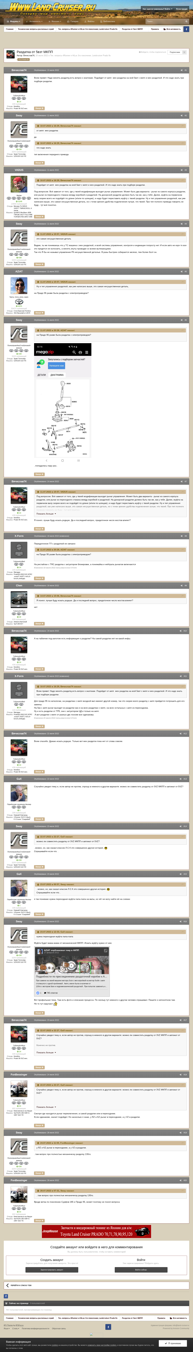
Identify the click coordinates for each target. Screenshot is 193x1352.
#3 (186, 170)
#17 (185, 1020)
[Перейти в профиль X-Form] (19, 550)
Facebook (186, 29)
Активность (35, 21)
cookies (55, 1345)
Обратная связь (59, 1329)
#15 (185, 874)
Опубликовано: (46, 70)
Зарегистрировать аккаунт (52, 1270)
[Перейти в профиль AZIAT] (19, 285)
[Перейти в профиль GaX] (19, 793)
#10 (185, 631)
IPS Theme (8, 1325)
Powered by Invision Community (176, 1328)
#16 (185, 921)
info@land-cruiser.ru (181, 1325)
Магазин (55, 21)
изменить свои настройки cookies (102, 1345)
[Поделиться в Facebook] (6, 1296)
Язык (6, 1329)
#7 (186, 481)
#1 (186, 70)
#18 (185, 1075)
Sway (19, 115)
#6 (186, 320)
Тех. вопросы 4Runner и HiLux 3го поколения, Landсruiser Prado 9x (80, 55)
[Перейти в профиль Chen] (19, 599)
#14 (185, 826)
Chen (19, 585)
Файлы (90, 21)
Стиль (15, 1329)
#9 (186, 586)
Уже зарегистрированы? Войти (157, 9)
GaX (19, 778)
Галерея (74, 21)
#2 (186, 115)
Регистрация (181, 9)
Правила (155, 29)
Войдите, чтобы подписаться (153, 52)
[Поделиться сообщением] (181, 70)
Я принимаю (174, 1343)
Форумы (13, 21)
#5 (186, 272)
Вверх (39, 108)
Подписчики (175, 52)
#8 (186, 536)
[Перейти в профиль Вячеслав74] (10, 54)
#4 (186, 224)
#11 (185, 676)
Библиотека (109, 21)
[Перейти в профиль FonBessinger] (19, 1088)
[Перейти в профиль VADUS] (19, 184)
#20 (185, 1180)
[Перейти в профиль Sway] (19, 129)
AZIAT (19, 271)
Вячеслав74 (28, 55)
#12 (185, 734)
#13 (185, 779)
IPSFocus (20, 1325)
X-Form (19, 536)
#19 (185, 1133)
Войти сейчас (141, 1270)
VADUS (19, 170)
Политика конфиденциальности (35, 1329)
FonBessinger (19, 1074)
